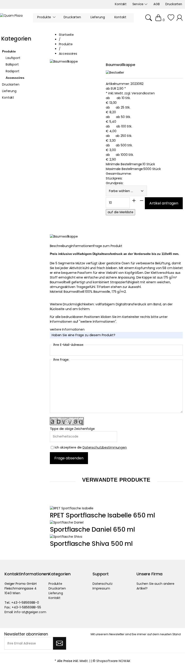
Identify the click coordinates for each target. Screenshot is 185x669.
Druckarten (10, 84)
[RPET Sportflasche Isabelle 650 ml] (71, 508)
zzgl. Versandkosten (139, 93)
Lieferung (9, 91)
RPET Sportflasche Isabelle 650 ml (102, 515)
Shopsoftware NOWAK (113, 661)
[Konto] (180, 20)
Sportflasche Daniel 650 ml (92, 529)
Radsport (12, 71)
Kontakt (8, 97)
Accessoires (15, 77)
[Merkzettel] (171, 20)
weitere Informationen (67, 329)
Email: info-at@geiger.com (25, 612)
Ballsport (12, 64)
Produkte (9, 51)
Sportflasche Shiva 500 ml (91, 543)
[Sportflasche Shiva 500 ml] (66, 536)
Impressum (101, 588)
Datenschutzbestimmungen (105, 447)
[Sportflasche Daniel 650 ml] (66, 522)
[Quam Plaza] (11, 15)
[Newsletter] (59, 643)
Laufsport (13, 58)
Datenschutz (102, 583)
